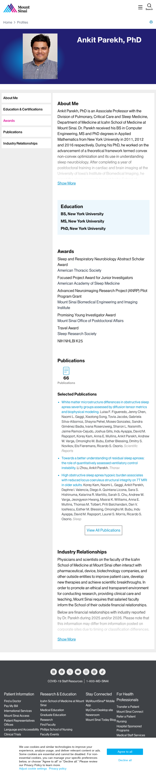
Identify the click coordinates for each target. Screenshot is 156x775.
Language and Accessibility (21, 729)
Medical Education (52, 710)
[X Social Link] (70, 672)
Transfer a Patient (128, 707)
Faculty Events (49, 734)
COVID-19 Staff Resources (65, 681)
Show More (66, 183)
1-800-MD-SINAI (97, 681)
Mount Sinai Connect (130, 711)
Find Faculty (48, 724)
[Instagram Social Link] (86, 672)
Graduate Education (53, 715)
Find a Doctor (12, 701)
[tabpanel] (103, 143)
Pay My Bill (11, 706)
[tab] (26, 98)
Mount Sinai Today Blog (101, 720)
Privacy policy (57, 768)
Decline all (125, 760)
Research (46, 720)
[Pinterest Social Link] (94, 672)
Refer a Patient (126, 716)
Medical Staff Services (131, 735)
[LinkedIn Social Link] (53, 672)
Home (7, 22)
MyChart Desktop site (99, 710)
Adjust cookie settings (33, 768)
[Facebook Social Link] (61, 672)
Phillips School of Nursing (56, 729)
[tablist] (25, 119)
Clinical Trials (12, 734)
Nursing (122, 721)
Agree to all (125, 751)
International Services (18, 711)
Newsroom (93, 715)
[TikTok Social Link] (102, 672)
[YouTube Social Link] (78, 672)
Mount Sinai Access (16, 716)
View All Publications (103, 530)
